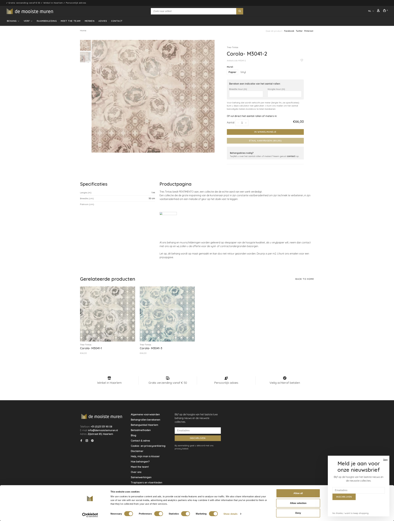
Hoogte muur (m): (276, 89)
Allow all (298, 493)
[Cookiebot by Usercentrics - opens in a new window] (90, 515)
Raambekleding (47, 21)
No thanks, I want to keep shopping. (350, 513)
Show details (230, 513)
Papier (232, 72)
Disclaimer (137, 451)
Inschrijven (197, 438)
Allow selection (298, 503)
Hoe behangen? (140, 461)
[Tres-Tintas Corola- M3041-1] (107, 314)
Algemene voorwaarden (145, 414)
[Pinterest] (92, 440)
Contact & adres (140, 440)
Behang (12, 21)
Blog (133, 435)
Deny (298, 513)
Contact (117, 21)
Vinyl (243, 72)
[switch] (158, 513)
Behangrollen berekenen (145, 419)
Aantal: (231, 122)
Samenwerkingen (141, 477)
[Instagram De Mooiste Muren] (87, 440)
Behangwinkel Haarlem (144, 424)
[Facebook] (81, 440)
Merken (89, 21)
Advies (102, 21)
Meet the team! (71, 21)
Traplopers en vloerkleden (146, 482)
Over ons (136, 472)
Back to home (305, 279)
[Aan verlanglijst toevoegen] (302, 60)
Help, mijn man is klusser (145, 456)
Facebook (289, 31)
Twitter (299, 31)
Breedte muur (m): (238, 89)
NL (369, 11)
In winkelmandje (265, 131)
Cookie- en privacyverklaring (148, 445)
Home (83, 30)
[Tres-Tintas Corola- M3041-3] (167, 314)
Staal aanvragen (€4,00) (265, 140)
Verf (27, 21)
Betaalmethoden (141, 430)
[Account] (379, 11)
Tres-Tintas (232, 47)
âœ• (385, 460)
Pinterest (308, 31)
